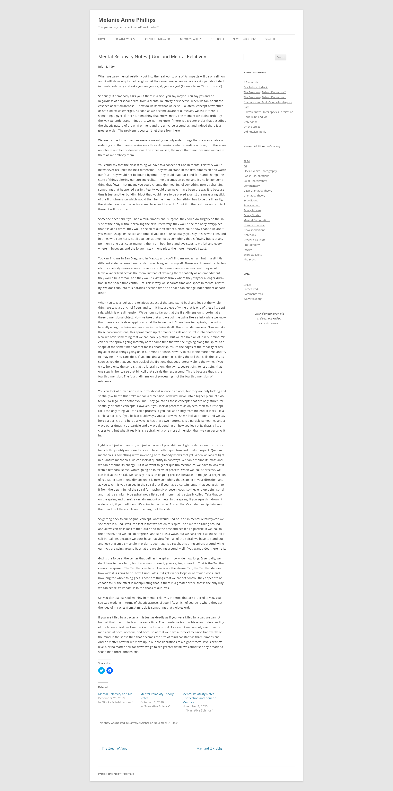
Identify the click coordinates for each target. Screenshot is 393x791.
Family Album (252, 205)
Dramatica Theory (254, 195)
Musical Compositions (257, 220)
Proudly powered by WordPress (116, 773)
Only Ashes (250, 122)
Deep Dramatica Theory (258, 190)
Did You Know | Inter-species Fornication (268, 112)
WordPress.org (253, 299)
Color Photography (255, 181)
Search (270, 39)
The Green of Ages (112, 748)
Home (102, 39)
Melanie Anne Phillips (126, 19)
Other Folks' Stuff (254, 240)
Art (245, 166)
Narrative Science (138, 723)
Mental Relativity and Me (115, 694)
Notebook (217, 39)
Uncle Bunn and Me (255, 117)
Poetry (248, 249)
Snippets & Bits (253, 254)
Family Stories (252, 215)
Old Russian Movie (255, 131)
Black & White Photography (260, 171)
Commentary (252, 186)
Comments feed (253, 294)
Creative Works (125, 39)
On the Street (252, 126)
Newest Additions (244, 39)
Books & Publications (256, 176)
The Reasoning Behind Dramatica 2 (265, 92)
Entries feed (251, 289)
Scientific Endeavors (157, 39)
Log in (247, 284)
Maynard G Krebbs (211, 748)
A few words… (252, 82)
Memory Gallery (191, 39)
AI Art (247, 161)
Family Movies (252, 210)
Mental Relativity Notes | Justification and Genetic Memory (200, 698)
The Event (250, 259)
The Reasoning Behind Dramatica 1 (265, 97)
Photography (252, 245)
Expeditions (251, 200)
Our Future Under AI (256, 87)
